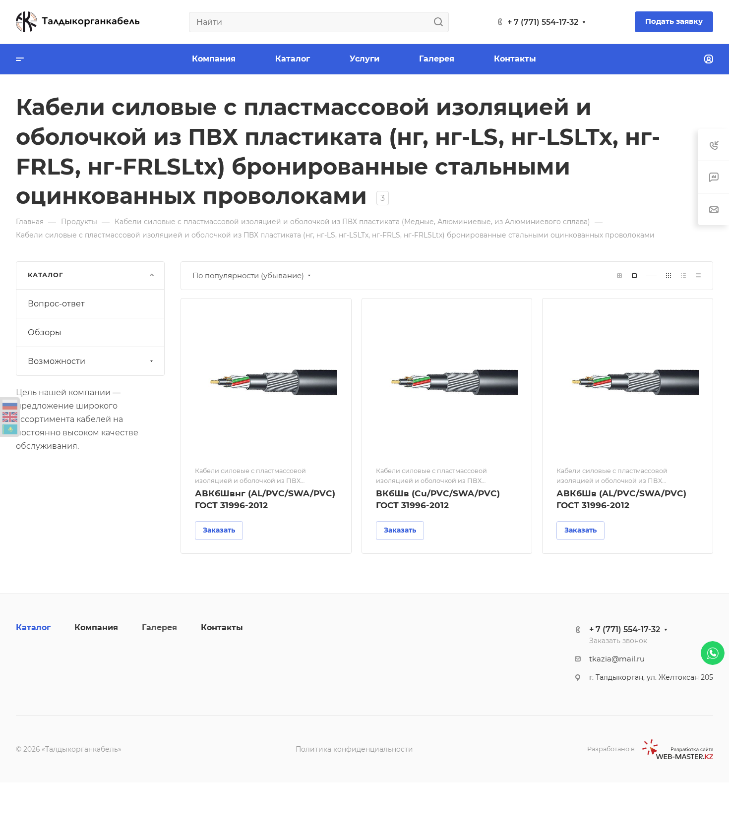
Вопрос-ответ (56, 303)
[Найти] (441, 22)
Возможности (56, 361)
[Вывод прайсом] (698, 276)
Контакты (222, 627)
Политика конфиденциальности (354, 749)
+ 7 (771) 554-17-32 (542, 22)
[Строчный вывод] (683, 276)
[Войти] (708, 59)
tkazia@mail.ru (617, 659)
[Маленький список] (619, 276)
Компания (96, 627)
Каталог (33, 627)
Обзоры (44, 332)
